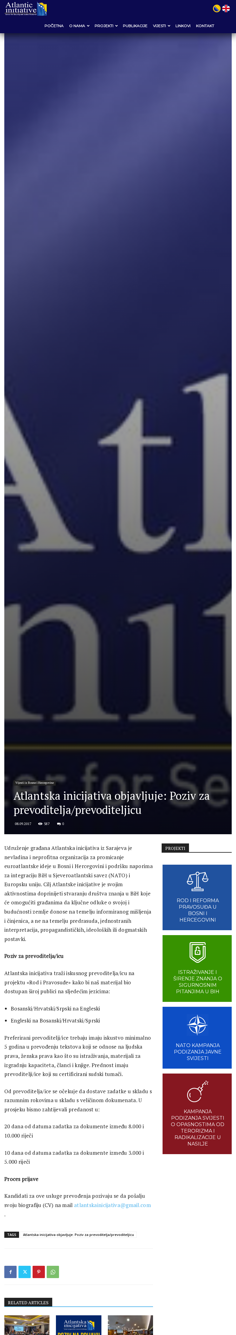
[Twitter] (24, 1272)
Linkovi (183, 25)
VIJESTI (159, 25)
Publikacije (135, 25)
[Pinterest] (39, 1272)
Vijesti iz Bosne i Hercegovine (34, 783)
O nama (77, 25)
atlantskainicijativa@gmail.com (112, 1205)
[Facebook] (10, 1272)
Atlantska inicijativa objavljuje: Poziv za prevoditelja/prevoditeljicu (78, 1234)
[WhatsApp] (53, 1272)
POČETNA (54, 25)
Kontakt (205, 25)
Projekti (104, 25)
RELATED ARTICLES (28, 1302)
